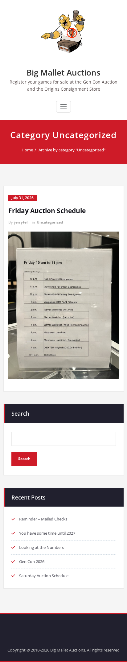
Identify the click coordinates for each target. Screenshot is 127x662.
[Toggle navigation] (63, 107)
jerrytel (21, 222)
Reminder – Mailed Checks (43, 519)
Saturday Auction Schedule (43, 575)
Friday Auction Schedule (47, 210)
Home (27, 150)
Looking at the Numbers (41, 547)
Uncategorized (50, 222)
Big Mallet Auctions (63, 72)
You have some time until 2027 (47, 533)
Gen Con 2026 (31, 561)
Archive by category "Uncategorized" (72, 150)
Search (20, 413)
